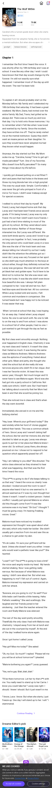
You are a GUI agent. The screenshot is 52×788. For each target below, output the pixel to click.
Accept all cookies (13, 784)
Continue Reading (26, 713)
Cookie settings (38, 784)
